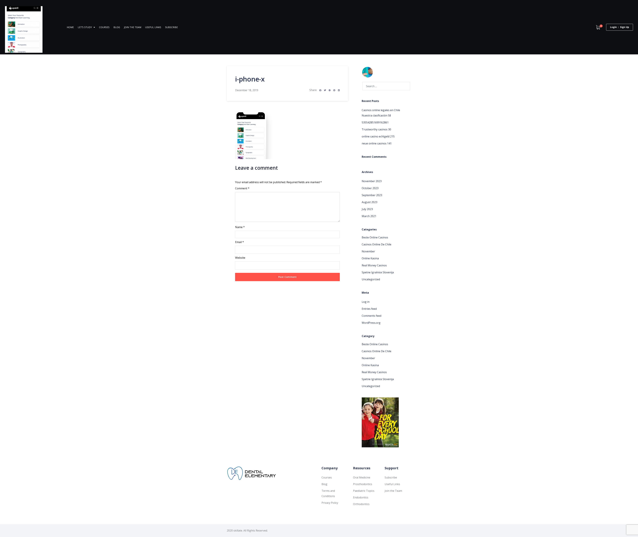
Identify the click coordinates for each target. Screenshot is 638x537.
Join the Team (132, 27)
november (368, 251)
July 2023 (367, 209)
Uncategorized (371, 279)
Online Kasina (370, 258)
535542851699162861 (375, 122)
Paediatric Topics (363, 491)
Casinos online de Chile (376, 244)
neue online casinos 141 (377, 143)
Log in (366, 302)
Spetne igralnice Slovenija (378, 272)
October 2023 (370, 188)
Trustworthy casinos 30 (376, 129)
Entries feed (369, 309)
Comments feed (371, 316)
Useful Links (153, 27)
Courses (104, 27)
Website (240, 258)
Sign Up (624, 27)
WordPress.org (371, 323)
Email (239, 242)
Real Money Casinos (374, 265)
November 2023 (372, 181)
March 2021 (369, 216)
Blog (116, 27)
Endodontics (360, 497)
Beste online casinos (375, 237)
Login (613, 27)
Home (70, 27)
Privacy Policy (329, 503)
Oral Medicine (361, 477)
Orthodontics (361, 504)
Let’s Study (85, 27)
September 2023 (372, 195)
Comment (242, 188)
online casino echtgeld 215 (378, 136)
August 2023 (369, 202)
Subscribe (171, 27)
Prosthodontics (362, 484)
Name (240, 227)
